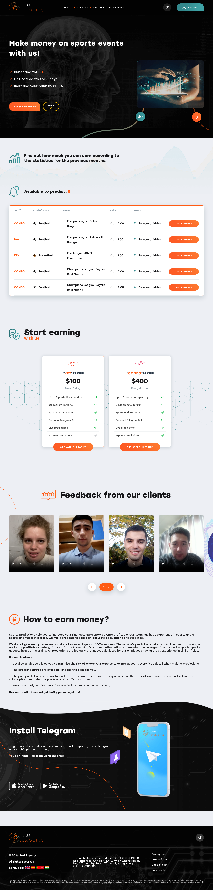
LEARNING (82, 7)
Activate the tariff (73, 447)
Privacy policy (160, 854)
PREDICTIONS (116, 7)
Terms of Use (159, 859)
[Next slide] (121, 587)
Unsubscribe (159, 870)
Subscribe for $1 (25, 106)
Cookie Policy (159, 864)
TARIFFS (68, 7)
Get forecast (184, 224)
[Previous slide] (92, 587)
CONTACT (98, 7)
